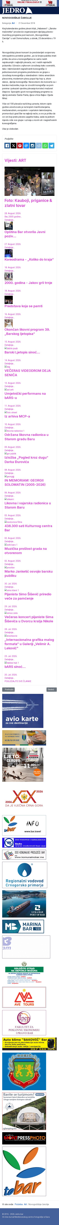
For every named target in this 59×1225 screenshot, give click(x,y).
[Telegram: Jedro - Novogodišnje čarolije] (51, 145)
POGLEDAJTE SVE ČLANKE (18, 681)
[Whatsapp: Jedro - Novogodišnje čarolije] (45, 145)
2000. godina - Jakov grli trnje (28, 283)
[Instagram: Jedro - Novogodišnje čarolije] (32, 145)
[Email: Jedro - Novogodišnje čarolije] (26, 145)
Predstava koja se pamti (23, 306)
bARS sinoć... (15, 667)
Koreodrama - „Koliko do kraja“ (29, 259)
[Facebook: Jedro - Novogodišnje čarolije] (7, 145)
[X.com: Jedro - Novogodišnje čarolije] (13, 145)
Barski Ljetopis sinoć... (22, 352)
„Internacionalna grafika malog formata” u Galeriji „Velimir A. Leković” (29, 644)
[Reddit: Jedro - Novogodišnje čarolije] (39, 145)
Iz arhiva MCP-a (17, 416)
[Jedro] (17, 10)
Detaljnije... (10, 220)
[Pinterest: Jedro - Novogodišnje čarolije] (20, 145)
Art (13, 23)
